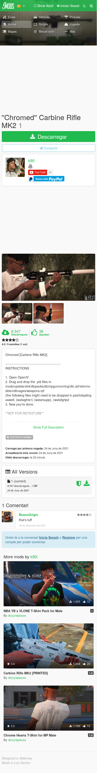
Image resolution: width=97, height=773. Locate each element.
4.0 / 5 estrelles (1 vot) (14, 344)
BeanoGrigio (28, 514)
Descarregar (51, 136)
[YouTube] (30, 165)
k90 (31, 161)
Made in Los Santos (16, 762)
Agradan (44, 334)
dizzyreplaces (17, 615)
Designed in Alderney (17, 758)
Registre (68, 537)
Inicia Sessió (49, 537)
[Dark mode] (84, 5)
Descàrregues (19, 334)
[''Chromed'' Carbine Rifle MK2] (48, 277)
